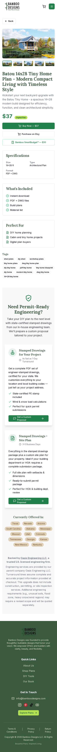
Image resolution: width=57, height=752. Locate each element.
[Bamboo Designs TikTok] (31, 705)
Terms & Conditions (12, 730)
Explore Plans (27, 713)
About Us (28, 665)
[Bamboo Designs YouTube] (37, 705)
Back (10, 21)
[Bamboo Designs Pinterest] (25, 705)
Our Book (28, 681)
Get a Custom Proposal (24, 418)
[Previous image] (6, 43)
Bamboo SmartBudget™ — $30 (30, 142)
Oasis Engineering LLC (33, 558)
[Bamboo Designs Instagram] (19, 705)
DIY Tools (28, 676)
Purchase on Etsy (30, 134)
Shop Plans (28, 670)
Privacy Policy (31, 730)
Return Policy (48, 730)
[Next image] (50, 43)
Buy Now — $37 (31, 126)
